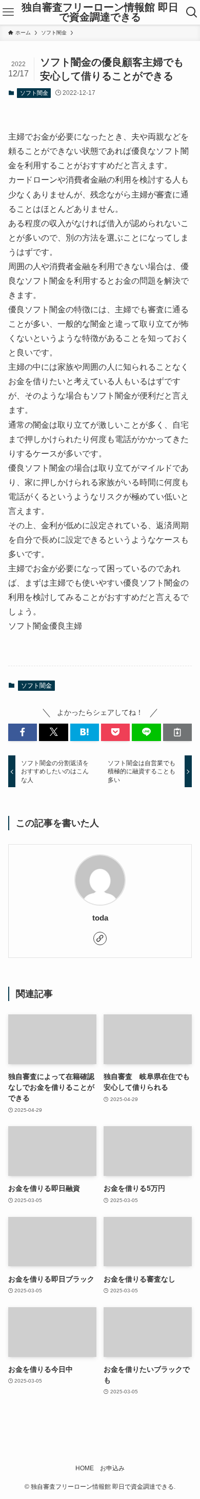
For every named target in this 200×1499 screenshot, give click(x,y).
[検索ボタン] (192, 12)
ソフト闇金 (34, 93)
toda (100, 917)
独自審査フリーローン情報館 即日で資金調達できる (100, 13)
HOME (84, 1468)
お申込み (112, 1468)
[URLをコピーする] (177, 732)
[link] (100, 938)
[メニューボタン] (8, 12)
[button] (22, 732)
